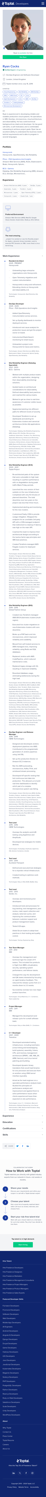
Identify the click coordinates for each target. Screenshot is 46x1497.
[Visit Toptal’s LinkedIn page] (13, 1473)
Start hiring (23, 1244)
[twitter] (17, 1146)
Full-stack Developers (11, 1305)
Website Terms (23, 1487)
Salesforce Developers (11, 1402)
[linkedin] (27, 1146)
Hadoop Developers (10, 1352)
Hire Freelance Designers (12, 1272)
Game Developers (10, 1347)
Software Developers (11, 1314)
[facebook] (22, 1146)
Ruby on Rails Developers (12, 1398)
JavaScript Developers (11, 1364)
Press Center (8, 1436)
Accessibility (34, 1487)
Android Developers (10, 1331)
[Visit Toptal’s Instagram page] (32, 1473)
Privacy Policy (12, 1487)
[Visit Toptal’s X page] (20, 1473)
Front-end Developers (11, 1310)
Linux (27, 95)
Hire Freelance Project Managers (15, 1284)
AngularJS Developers (11, 1335)
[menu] (43, 3)
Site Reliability (23, 92)
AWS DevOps (35, 92)
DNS (5, 95)
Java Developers (9, 1360)
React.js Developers (10, 1394)
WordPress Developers (11, 1415)
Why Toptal (7, 1427)
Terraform (7, 102)
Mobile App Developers (12, 1322)
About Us (6, 1448)
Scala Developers (9, 1406)
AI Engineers (7, 1326)
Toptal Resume (8, 1440)
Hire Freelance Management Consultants (18, 1280)
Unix (20, 99)
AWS (26, 99)
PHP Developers (9, 1381)
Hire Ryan (23, 57)
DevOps (34, 99)
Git (21, 95)
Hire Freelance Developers (13, 1267)
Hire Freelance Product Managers (15, 1288)
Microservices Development (12, 106)
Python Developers (10, 1389)
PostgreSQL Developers (12, 1385)
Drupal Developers (10, 1343)
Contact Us (7, 1432)
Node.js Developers (10, 1377)
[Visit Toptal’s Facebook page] (26, 1473)
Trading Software (18, 102)
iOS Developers (9, 1356)
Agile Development (10, 99)
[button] (23, 256)
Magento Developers (11, 1373)
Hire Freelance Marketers (12, 1276)
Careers (6, 1444)
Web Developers (9, 1318)
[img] (14, 70)
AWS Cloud (13, 95)
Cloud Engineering (9, 92)
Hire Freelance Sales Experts (14, 1293)
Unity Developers (9, 1410)
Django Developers (10, 1339)
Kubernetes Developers (12, 1368)
